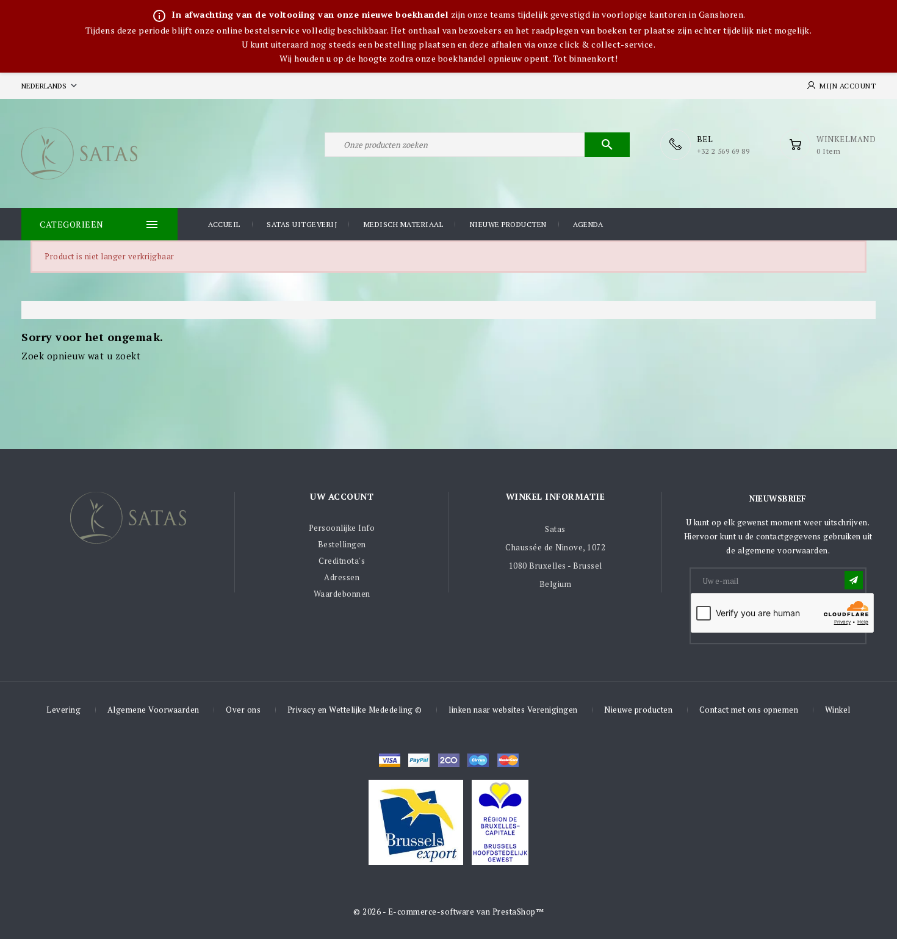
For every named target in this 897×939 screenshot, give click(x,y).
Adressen (341, 577)
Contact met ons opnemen (749, 709)
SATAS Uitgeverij (302, 224)
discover (419, 760)
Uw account (341, 496)
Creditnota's (342, 560)
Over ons (243, 709)
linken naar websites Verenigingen (513, 709)
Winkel (838, 709)
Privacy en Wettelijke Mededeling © (354, 709)
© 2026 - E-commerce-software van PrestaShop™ (448, 911)
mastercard (478, 760)
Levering (63, 709)
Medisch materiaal (404, 224)
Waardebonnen (342, 593)
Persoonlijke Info (342, 527)
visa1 (508, 760)
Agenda (588, 224)
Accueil (224, 224)
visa (389, 760)
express (448, 760)
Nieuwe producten (508, 224)
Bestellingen (342, 544)
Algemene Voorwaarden (153, 709)
